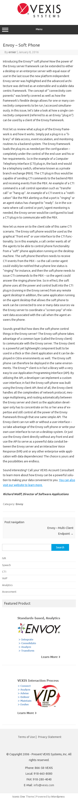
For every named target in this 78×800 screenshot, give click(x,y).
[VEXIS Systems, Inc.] (39, 16)
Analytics (7, 585)
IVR (4, 558)
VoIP (4, 578)
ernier (12, 52)
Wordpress (58, 796)
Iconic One (18, 796)
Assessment (9, 591)
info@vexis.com (44, 785)
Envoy (19, 504)
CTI (4, 571)
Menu (39, 29)
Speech (6, 565)
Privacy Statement (49, 737)
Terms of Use (26, 737)
